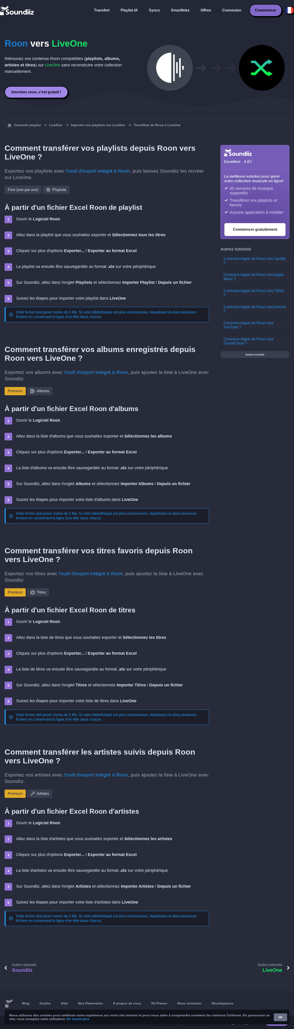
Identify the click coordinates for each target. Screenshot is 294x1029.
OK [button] (280, 1017)
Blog (25, 1003)
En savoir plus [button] (78, 1019)
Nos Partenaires (90, 1003)
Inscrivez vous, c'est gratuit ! (36, 92)
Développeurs (222, 1003)
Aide (64, 1003)
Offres (206, 10)
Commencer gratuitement (255, 229)
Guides (45, 1003)
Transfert (102, 10)
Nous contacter (189, 1003)
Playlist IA (129, 10)
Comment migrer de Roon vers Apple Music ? (253, 277)
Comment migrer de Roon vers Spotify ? (254, 261)
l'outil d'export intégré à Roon (98, 170)
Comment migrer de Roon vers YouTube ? (248, 325)
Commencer (265, 10)
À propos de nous (127, 1003)
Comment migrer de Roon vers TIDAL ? (254, 293)
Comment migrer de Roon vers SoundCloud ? (248, 341)
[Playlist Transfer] (17, 10)
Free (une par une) (23, 190)
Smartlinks (180, 10)
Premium (15, 391)
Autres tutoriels (255, 354)
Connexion (231, 10)
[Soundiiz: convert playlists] (9, 1003)
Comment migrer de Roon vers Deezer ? (254, 309)
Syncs (154, 10)
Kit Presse (159, 1003)
